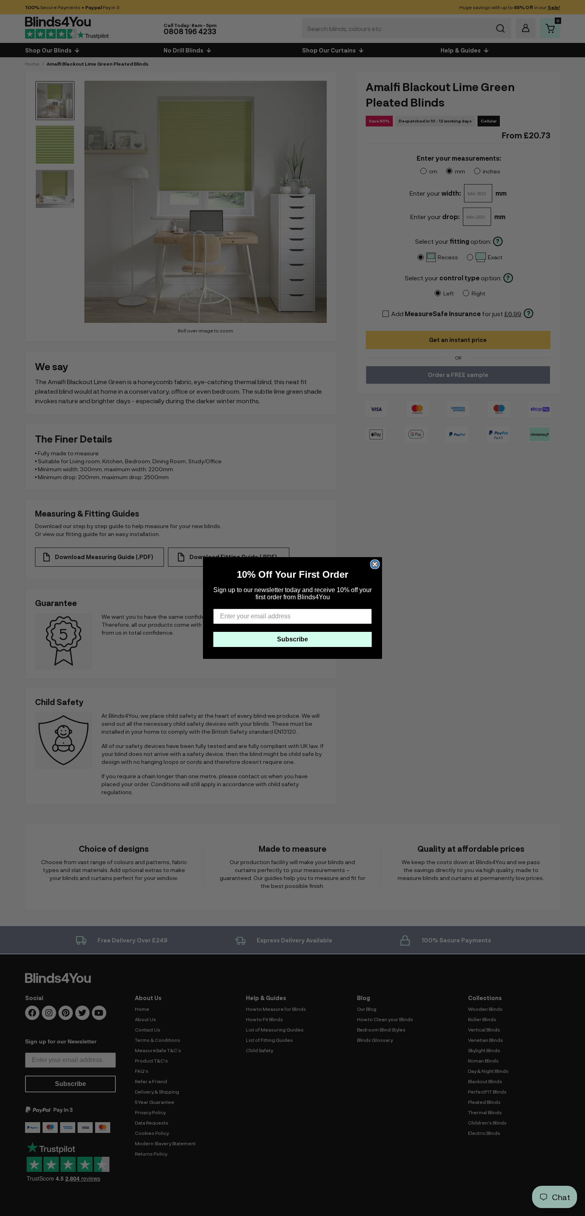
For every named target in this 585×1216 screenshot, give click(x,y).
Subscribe (292, 639)
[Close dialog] (375, 564)
